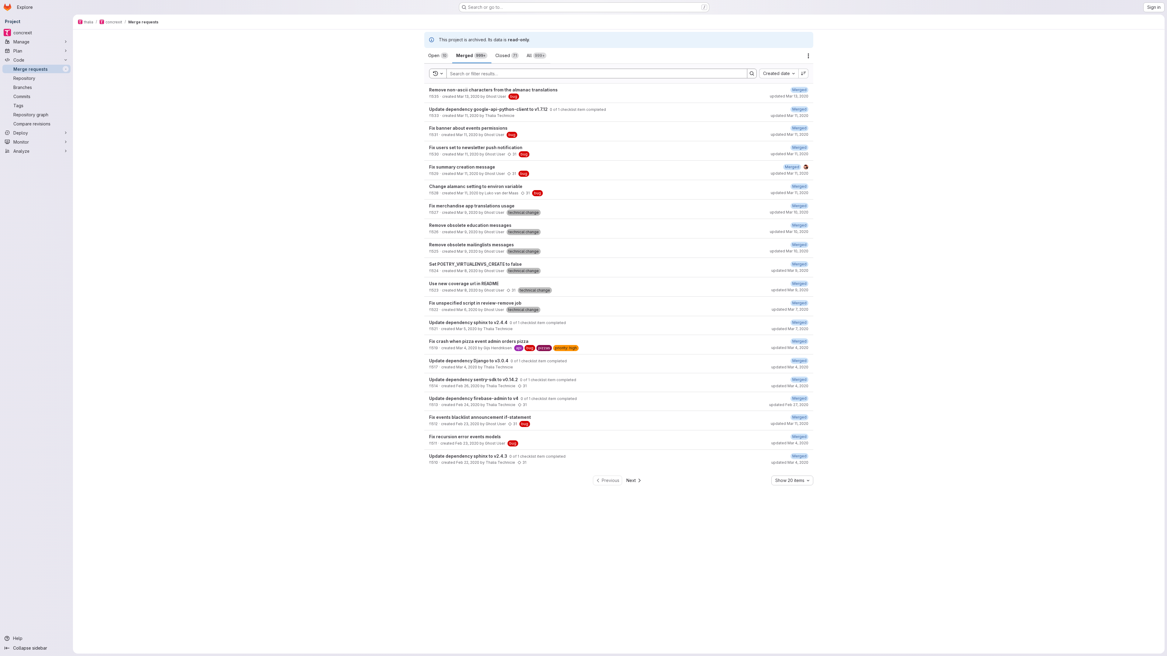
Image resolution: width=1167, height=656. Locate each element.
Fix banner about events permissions (468, 128)
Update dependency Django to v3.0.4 (469, 360)
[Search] (752, 73)
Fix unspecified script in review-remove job (475, 303)
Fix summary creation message (462, 166)
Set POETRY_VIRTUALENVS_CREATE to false (475, 264)
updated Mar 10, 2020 (789, 212)
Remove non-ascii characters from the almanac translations (493, 89)
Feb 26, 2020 (468, 386)
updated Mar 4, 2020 (789, 347)
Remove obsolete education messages (470, 225)
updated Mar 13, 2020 (789, 96)
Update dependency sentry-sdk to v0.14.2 (474, 379)
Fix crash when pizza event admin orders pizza (478, 341)
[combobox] (778, 73)
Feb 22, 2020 (467, 462)
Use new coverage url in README (464, 283)
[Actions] (808, 56)
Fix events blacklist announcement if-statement (480, 417)
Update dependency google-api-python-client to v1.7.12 (489, 109)
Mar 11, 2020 (468, 115)
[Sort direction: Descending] (803, 73)
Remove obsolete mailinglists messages (471, 244)
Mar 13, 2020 (468, 96)
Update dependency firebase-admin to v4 (474, 398)
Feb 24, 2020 (468, 404)
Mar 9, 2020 (467, 212)
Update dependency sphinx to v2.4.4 (468, 322)
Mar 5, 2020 (466, 328)
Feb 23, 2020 (467, 424)
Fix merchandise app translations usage (472, 205)
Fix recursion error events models (465, 436)
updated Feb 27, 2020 (788, 404)
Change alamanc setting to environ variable (475, 186)
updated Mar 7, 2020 (790, 309)
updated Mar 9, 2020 (789, 270)
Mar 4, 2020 (466, 348)
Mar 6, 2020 (466, 309)
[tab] (438, 55)
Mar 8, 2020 (467, 270)
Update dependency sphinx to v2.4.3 (468, 456)
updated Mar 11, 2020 (789, 115)
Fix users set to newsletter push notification (475, 147)
